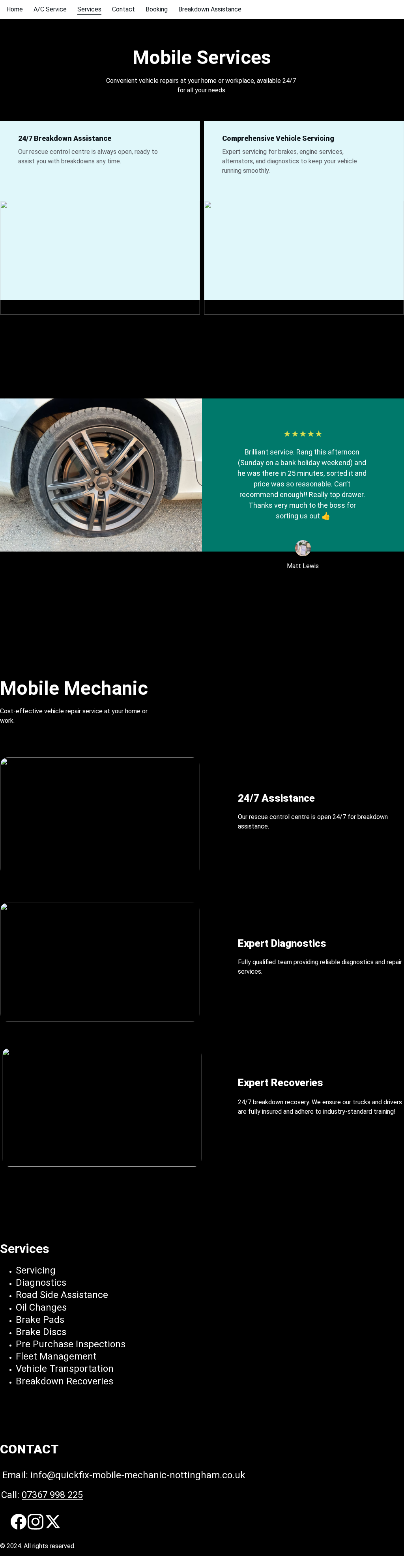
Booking (157, 9)
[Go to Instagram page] (35, 1522)
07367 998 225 (52, 1494)
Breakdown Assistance (209, 9)
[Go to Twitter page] (53, 1522)
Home (14, 9)
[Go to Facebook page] (18, 1522)
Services (89, 9)
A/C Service (50, 9)
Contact (123, 9)
